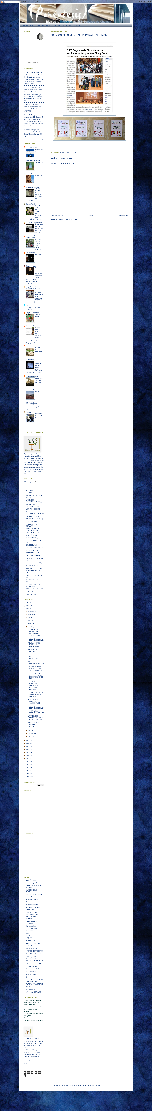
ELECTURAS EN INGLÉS (35, 540)
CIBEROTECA (30, 910)
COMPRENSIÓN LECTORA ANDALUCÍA (34, 913)
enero (30, 736)
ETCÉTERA (30, 550)
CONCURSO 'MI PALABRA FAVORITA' (33, 725)
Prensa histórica (31, 971)
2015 (28, 758)
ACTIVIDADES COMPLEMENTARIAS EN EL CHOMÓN (36, 718)
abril (29, 627)
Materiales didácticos (32, 563)
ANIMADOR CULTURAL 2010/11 (34, 496)
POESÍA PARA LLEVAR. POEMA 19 (36, 707)
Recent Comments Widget (38, 139)
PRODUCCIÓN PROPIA (34, 580)
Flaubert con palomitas (39, 150)
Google (28, 933)
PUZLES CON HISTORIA (34, 961)
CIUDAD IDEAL (38, 315)
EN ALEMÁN (30, 545)
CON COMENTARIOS (33, 519)
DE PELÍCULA (31, 535)
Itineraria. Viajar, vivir (34, 222)
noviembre (31, 614)
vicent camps (35, 87)
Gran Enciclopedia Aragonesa (31, 937)
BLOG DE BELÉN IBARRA (32, 891)
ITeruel (28, 412)
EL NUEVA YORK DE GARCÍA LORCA (33, 308)
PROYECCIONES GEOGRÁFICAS (31, 957)
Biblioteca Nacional (32, 899)
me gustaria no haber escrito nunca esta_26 (33, 118)
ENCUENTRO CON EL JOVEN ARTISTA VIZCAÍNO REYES (35, 668)
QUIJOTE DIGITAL (32, 974)
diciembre (31, 611)
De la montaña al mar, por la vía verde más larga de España (34, 407)
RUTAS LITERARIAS (33, 589)
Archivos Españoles (32, 883)
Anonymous (35, 104)
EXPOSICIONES (31, 553)
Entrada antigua (123, 215)
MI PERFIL (38, 176)
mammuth (77, 1085)
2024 (28, 603)
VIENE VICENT (31, 594)
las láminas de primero (33, 160)
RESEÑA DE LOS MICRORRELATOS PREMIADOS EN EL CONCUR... (35, 676)
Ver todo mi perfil (29, 1064)
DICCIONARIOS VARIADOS (31, 922)
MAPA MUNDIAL (32, 948)
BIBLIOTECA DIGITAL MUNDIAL (34, 886)
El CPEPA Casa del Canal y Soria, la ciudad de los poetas (38, 244)
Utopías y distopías (32, 312)
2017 (28, 752)
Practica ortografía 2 (32, 969)
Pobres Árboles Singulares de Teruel (33, 205)
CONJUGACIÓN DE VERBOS (32, 918)
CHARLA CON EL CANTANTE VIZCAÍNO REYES (35, 645)
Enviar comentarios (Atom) (68, 219)
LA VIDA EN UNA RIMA (34, 558)
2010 (28, 774)
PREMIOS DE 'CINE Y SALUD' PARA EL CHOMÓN (35, 694)
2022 (28, 609)
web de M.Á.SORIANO (33, 992)
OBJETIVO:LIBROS (32, 568)
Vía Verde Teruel (31, 403)
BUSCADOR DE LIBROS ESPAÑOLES (34, 895)
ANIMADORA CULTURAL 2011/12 (33, 505)
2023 (28, 606)
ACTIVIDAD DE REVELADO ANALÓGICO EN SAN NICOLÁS (34, 632)
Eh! (27, 305)
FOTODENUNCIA (32, 555)
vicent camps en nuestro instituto (33, 91)
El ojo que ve (30, 359)
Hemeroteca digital (32, 940)
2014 (28, 762)
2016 (28, 755)
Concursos (67, 25)
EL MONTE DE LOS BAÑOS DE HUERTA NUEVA (39, 228)
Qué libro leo (30, 977)
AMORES (29, 493)
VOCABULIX (30, 986)
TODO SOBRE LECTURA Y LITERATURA (34, 980)
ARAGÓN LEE (31, 880)
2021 (28, 740)
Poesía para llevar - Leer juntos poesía (34, 237)
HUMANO (38, 254)
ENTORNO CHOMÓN (33, 548)
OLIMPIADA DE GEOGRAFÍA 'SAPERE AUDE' (34, 701)
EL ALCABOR (31, 389)
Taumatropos (39, 162)
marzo (30, 730)
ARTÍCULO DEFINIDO (34, 509)
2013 (28, 765)
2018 (28, 749)
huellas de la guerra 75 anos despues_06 (33, 133)
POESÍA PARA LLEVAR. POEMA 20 (36, 662)
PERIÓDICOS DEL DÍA (34, 954)
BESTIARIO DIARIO (33, 513)
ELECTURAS (30, 538)
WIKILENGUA (31, 989)
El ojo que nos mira (32, 376)
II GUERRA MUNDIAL (33, 943)
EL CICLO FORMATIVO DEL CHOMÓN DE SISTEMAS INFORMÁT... (35, 685)
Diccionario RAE (31, 926)
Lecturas (57, 25)
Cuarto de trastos (32, 326)
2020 (28, 743)
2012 (28, 768)
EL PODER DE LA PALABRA (32, 930)
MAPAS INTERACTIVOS (34, 951)
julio (29, 617)
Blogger (97, 1085)
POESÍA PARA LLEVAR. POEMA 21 (36, 639)
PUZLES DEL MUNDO (33, 963)
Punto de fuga (31, 266)
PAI (27, 346)
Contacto (77, 25)
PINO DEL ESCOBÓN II (38, 416)
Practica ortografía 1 (32, 966)
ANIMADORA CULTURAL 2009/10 (33, 501)
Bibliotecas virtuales (32, 904)
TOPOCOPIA (30, 591)
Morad (33, 72)
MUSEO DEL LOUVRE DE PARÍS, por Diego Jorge (38, 332)
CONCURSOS (30, 521)
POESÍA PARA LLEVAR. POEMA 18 (36, 712)
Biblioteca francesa (32, 902)
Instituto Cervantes (31, 946)
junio (30, 621)
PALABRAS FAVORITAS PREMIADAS (33, 657)
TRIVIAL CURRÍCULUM (34, 984)
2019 (28, 746)
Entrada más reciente (57, 215)
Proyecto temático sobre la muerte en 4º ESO (34, 288)
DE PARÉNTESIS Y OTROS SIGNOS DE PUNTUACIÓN (32, 531)
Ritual (37, 391)
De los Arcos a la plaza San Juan (39, 380)
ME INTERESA (31, 565)
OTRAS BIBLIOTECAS (34, 571)
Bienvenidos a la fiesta (33, 907)
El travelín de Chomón (33, 341)
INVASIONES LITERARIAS (33, 651)
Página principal (27, 25)
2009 (28, 777)
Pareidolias (29, 174)
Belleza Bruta (30, 252)
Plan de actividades (43, 25)
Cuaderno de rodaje (32, 187)
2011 (28, 771)
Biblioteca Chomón (32, 1038)
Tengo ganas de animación (34, 343)
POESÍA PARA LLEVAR (34, 575)
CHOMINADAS (31, 516)
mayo (30, 624)
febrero (30, 733)
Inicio (91, 215)
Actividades (29, 490)
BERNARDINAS (31, 147)
